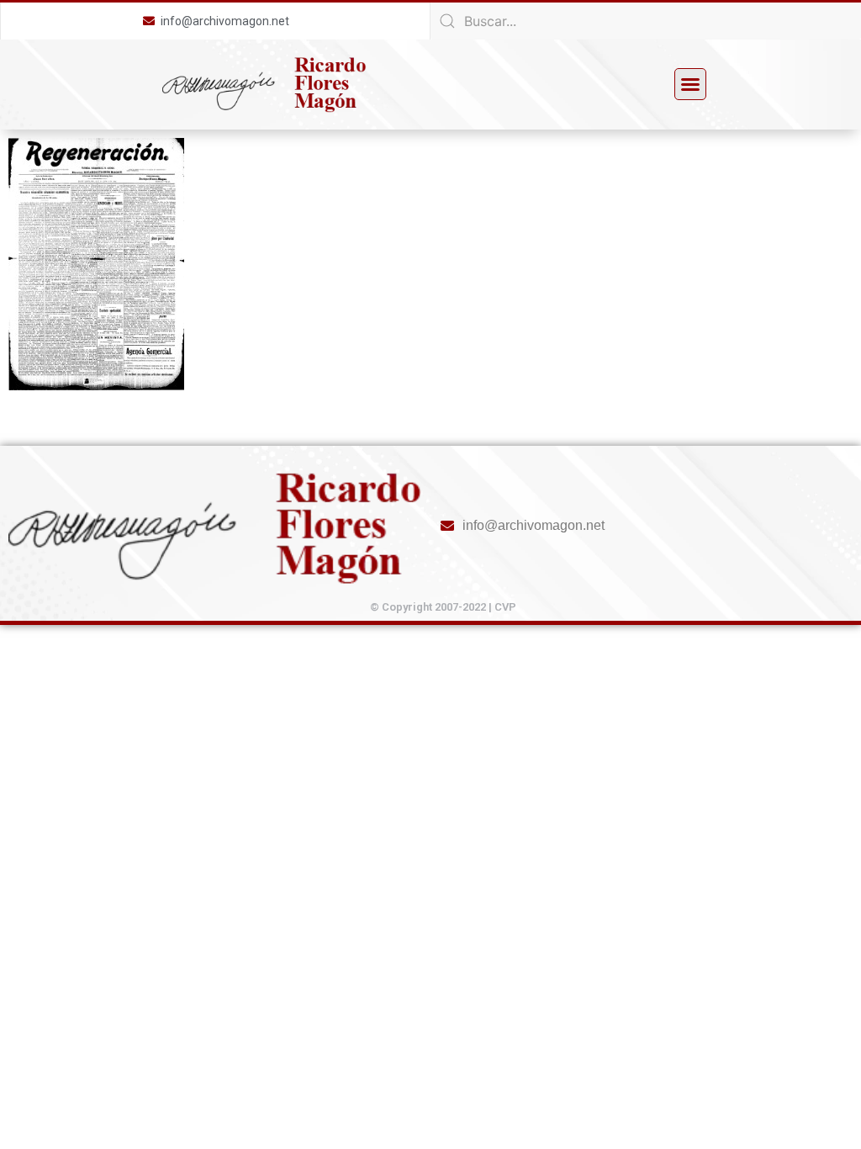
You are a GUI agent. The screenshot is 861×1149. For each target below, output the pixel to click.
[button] (690, 84)
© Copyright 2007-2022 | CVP (443, 607)
